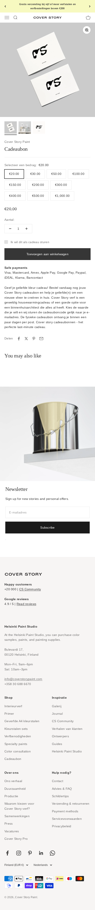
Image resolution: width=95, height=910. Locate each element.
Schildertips (60, 796)
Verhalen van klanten (67, 729)
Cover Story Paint (17, 142)
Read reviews (26, 604)
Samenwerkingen (17, 816)
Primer (9, 713)
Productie (11, 796)
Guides (57, 744)
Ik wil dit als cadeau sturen (30, 242)
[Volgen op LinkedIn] (41, 853)
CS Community (30, 589)
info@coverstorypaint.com (23, 679)
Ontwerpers (60, 736)
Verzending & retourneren (70, 803)
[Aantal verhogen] (26, 228)
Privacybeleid (61, 826)
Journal (57, 713)
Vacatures (11, 831)
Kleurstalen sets (16, 729)
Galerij (56, 706)
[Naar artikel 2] (25, 128)
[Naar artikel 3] (39, 128)
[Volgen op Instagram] (19, 853)
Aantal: (9, 219)
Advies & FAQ (62, 788)
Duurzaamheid (15, 788)
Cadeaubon (12, 759)
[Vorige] (5, 6)
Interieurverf (13, 706)
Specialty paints (15, 744)
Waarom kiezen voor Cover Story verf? (19, 806)
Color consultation (17, 751)
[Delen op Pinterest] (34, 338)
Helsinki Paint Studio (67, 751)
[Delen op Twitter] (26, 338)
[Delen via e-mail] (41, 338)
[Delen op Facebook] (19, 338)
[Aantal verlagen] (10, 228)
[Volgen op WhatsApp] (52, 853)
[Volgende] (90, 6)
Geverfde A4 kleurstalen (21, 721)
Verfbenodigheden (17, 736)
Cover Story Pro (16, 838)
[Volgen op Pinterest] (30, 853)
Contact (57, 781)
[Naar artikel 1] (10, 128)
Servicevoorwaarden (67, 818)
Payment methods (65, 811)
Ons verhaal (13, 781)
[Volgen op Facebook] (7, 853)
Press (8, 823)
